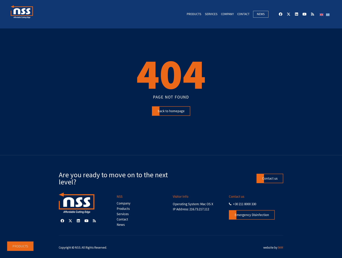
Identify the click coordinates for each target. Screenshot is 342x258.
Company (227, 14)
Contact (243, 14)
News (261, 14)
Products (194, 14)
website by (273, 247)
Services (211, 14)
